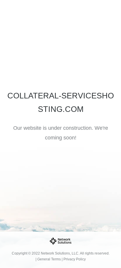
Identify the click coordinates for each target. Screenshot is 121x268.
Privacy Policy (74, 259)
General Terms (49, 259)
